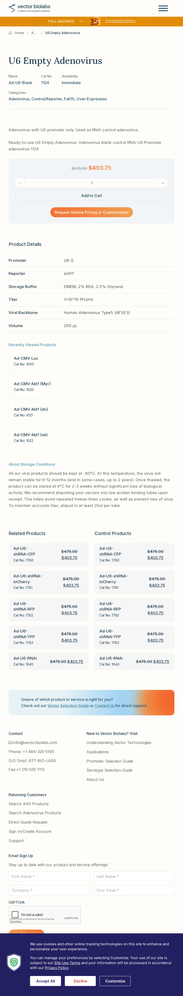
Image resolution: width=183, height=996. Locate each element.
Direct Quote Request (28, 822)
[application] (91, 964)
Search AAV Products (29, 803)
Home (19, 33)
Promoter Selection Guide (109, 761)
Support (16, 840)
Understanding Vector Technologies (118, 742)
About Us (95, 779)
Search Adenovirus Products (35, 812)
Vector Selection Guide (68, 705)
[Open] (163, 8)
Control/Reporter (46, 98)
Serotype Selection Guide (109, 770)
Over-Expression (91, 98)
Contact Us (104, 705)
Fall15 (69, 98)
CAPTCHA (17, 902)
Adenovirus (34, 33)
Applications (97, 751)
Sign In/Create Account (30, 831)
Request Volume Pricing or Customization (92, 212)
